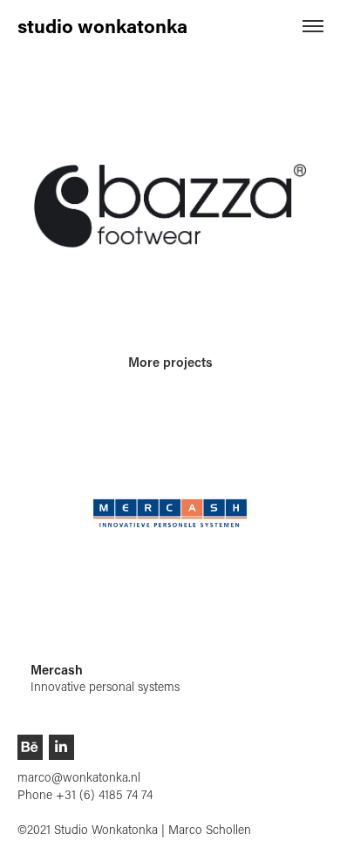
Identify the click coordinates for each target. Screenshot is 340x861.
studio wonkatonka (102, 25)
